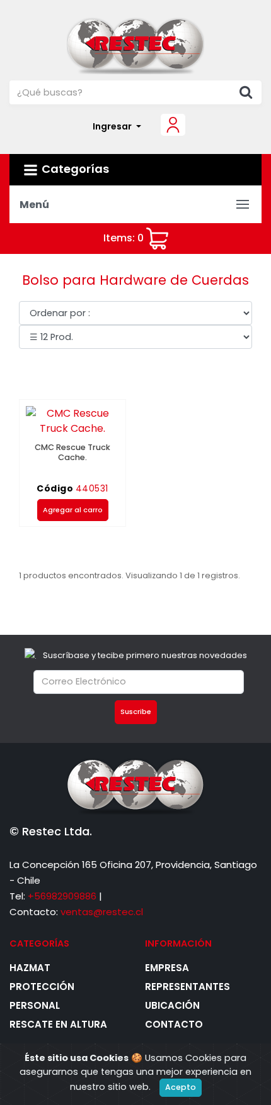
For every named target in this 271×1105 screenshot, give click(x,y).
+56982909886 (62, 896)
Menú (34, 204)
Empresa (167, 967)
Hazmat (29, 967)
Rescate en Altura (58, 1024)
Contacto (174, 1024)
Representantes (187, 986)
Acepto (180, 1087)
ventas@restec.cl (102, 911)
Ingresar (113, 126)
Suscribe (135, 711)
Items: (123, 238)
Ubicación (172, 1005)
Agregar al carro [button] (73, 510)
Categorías (75, 169)
